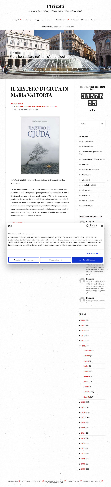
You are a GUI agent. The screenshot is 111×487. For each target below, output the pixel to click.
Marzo (86, 387)
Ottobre (87, 356)
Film (83, 164)
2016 (83, 423)
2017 (83, 417)
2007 (83, 469)
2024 (83, 330)
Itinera (28, 20)
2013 (83, 438)
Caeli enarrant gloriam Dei (51, 26)
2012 (83, 443)
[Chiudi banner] (102, 226)
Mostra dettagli (92, 253)
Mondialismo (87, 185)
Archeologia (86, 146)
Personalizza (54, 260)
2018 (83, 412)
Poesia (49, 20)
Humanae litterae (80, 20)
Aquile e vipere (61, 20)
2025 (83, 325)
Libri (83, 180)
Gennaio (87, 397)
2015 (83, 428)
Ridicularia (70, 26)
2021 (84, 346)
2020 (83, 402)
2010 (83, 453)
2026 (83, 320)
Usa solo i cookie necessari (24, 260)
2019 (83, 407)
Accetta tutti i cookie (87, 260)
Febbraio (87, 392)
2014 (83, 433)
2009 (83, 459)
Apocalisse (86, 141)
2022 (83, 341)
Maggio (87, 376)
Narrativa (94, 20)
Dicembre (87, 350)
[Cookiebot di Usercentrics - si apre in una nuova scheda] (87, 226)
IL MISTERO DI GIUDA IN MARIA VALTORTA (39, 91)
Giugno (86, 371)
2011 (83, 448)
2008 (83, 464)
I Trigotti (55, 6)
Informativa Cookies (91, 481)
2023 (83, 335)
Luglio (86, 366)
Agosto (86, 361)
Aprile (86, 381)
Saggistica (39, 20)
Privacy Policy (73, 481)
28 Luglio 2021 (17, 104)
